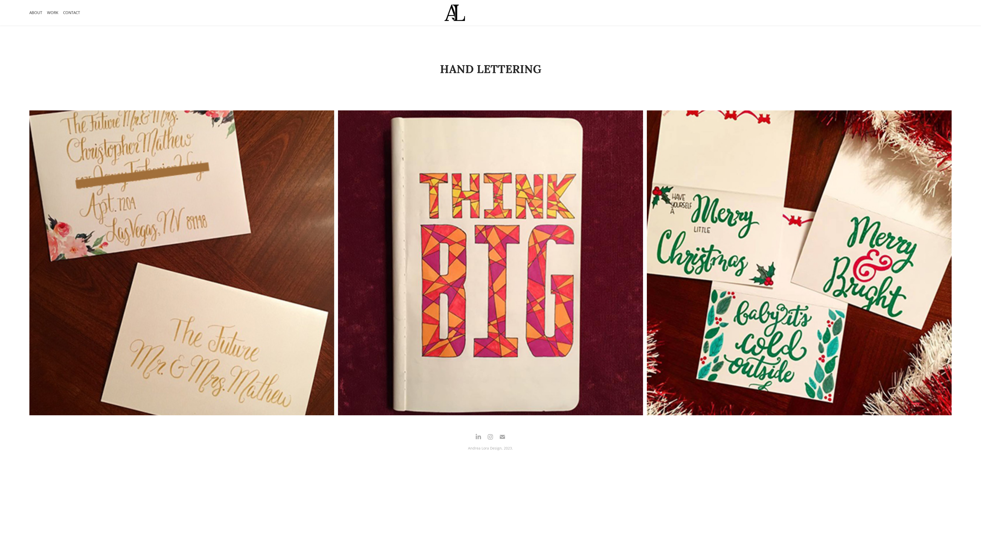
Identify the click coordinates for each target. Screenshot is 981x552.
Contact (71, 12)
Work (52, 12)
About (35, 12)
